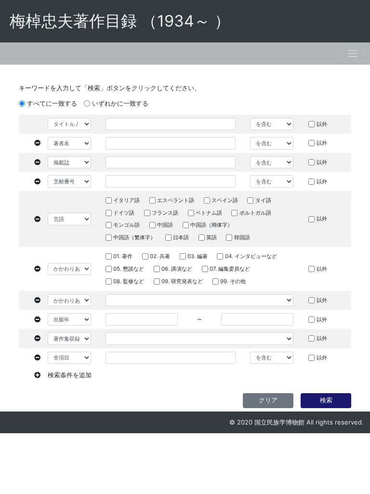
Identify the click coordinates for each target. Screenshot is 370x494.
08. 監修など (128, 281)
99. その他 (233, 281)
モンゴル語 (126, 224)
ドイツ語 (123, 212)
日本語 (181, 237)
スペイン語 (224, 200)
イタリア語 (126, 200)
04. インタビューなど (251, 256)
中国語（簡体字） (211, 224)
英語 (211, 237)
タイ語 (263, 200)
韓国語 (242, 237)
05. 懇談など (128, 268)
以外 (322, 124)
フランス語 (165, 212)
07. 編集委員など (230, 268)
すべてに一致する (52, 103)
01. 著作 (122, 256)
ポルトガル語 (255, 212)
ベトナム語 (209, 212)
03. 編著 (197, 256)
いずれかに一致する (120, 103)
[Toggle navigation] (353, 53)
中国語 (165, 224)
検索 (326, 400)
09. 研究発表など (182, 281)
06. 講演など (176, 268)
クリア (268, 400)
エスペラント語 (175, 200)
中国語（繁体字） (134, 237)
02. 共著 (160, 256)
